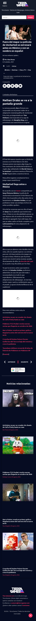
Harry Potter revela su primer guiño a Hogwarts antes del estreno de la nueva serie (18, 332)
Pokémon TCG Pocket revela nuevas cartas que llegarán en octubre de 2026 (17, 473)
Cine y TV (23, 70)
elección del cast (26, 261)
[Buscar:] (14, 17)
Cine (29, 70)
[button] (5, 86)
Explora (5, 6)
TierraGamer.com (8, 596)
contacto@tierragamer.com (20, 603)
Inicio (8, 70)
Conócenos (25, 605)
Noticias (14, 70)
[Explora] (4, 2)
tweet (18, 191)
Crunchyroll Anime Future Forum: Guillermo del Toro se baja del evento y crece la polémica (17, 341)
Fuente (6, 354)
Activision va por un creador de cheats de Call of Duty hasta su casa (17, 426)
